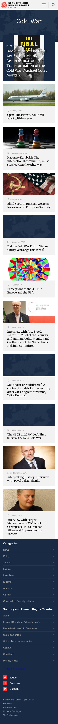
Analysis (7, 588)
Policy (6, 556)
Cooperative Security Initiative (18, 601)
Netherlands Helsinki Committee (20, 628)
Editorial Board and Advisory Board (21, 622)
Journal (7, 562)
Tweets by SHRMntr (13, 668)
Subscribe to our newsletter (17, 641)
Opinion (7, 594)
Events (7, 568)
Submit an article (12, 634)
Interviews (8, 575)
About (6, 615)
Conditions (8, 654)
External (7, 581)
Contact (7, 647)
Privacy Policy (10, 660)
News (6, 549)
